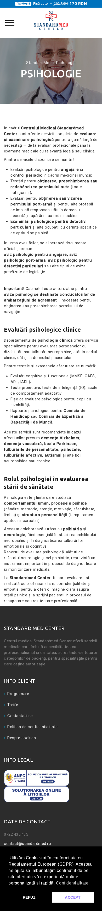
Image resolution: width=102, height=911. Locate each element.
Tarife (12, 704)
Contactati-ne (20, 715)
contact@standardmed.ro (27, 843)
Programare (18, 693)
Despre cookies (21, 737)
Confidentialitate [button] (72, 883)
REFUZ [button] (29, 897)
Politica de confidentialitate (32, 726)
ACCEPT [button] (73, 897)
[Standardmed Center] (51, 20)
